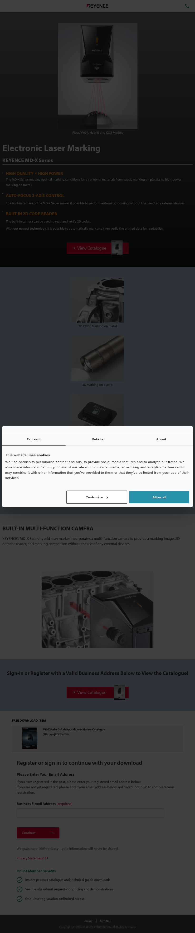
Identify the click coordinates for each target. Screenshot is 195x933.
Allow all (159, 497)
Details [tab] (97, 439)
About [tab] (161, 439)
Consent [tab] (34, 439)
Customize (94, 497)
